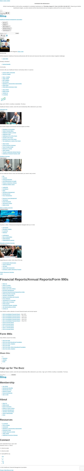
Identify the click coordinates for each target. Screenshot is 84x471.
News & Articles (6, 26)
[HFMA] (3, 16)
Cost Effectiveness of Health (9, 181)
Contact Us (5, 93)
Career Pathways (6, 264)
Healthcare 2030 (6, 134)
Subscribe (13, 374)
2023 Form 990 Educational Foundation (12, 342)
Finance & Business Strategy (9, 183)
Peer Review (5, 82)
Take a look (20, 51)
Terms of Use (10, 470)
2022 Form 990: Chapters (8, 348)
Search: (2, 33)
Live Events (5, 227)
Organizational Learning (8, 240)
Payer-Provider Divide (7, 147)
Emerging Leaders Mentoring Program (11, 269)
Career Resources (6, 30)
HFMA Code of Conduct (8, 302)
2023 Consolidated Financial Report (11, 317)
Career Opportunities (7, 413)
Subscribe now (3, 109)
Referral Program (6, 391)
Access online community (8, 72)
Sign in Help (5, 394)
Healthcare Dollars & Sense (9, 132)
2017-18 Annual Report (8, 325)
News (3, 190)
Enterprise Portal (6, 430)
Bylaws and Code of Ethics (9, 288)
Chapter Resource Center (8, 432)
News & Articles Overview (6, 207)
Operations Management (8, 192)
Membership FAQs (7, 389)
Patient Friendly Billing (7, 131)
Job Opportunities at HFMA (9, 307)
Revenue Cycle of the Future (9, 139)
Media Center (5, 91)
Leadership (5, 187)
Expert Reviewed (6, 201)
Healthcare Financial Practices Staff (11, 153)
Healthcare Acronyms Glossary (10, 435)
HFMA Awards (5, 303)
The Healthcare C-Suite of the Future (11, 141)
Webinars (4, 232)
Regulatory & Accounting (8, 129)
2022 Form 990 (6, 345)
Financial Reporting (7, 179)
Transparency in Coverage (8, 300)
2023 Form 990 (6, 340)
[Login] (7, 36)
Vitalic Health (5, 78)
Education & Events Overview (7, 243)
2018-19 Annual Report (8, 324)
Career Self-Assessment (8, 267)
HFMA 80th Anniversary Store (9, 87)
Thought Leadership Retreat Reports (11, 152)
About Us (4, 283)
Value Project (5, 143)
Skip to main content (5, 0)
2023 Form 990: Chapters (8, 343)
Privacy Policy (3, 470)
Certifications (5, 235)
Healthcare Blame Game (8, 184)
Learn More (5, 58)
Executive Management (8, 290)
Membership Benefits (7, 388)
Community (5, 427)
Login (1, 274)
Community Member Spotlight (9, 305)
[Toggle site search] (3, 35)
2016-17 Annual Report (8, 327)
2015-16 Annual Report (8, 329)
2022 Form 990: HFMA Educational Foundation (14, 347)
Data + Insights (6, 77)
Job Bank (4, 266)
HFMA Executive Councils (8, 293)
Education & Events (6, 28)
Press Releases (6, 298)
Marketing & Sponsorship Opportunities (12, 83)
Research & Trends (7, 148)
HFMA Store (5, 85)
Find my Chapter (6, 74)
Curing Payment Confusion (9, 145)
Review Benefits (6, 64)
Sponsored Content (7, 203)
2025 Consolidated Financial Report (11, 314)
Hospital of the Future (7, 137)
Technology (5, 200)
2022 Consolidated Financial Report (11, 319)
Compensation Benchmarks (9, 263)
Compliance (5, 189)
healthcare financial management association (11, 19)
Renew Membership (7, 393)
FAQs (3, 415)
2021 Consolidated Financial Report (11, 320)
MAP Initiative (5, 80)
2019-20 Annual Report (8, 322)
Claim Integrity (6, 150)
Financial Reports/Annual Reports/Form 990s (13, 292)
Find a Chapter (6, 425)
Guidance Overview (5, 156)
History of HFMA (6, 285)
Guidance (4, 24)
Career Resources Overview (7, 272)
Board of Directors (6, 287)
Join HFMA (5, 386)
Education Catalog (6, 229)
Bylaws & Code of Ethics (8, 408)
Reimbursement (6, 194)
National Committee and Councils (10, 297)
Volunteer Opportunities (8, 295)
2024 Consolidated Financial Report (11, 316)
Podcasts (4, 178)
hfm (3, 176)
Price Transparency (7, 195)
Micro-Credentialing (7, 237)
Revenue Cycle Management (9, 198)
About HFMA (5, 89)
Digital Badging (6, 238)
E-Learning (5, 94)
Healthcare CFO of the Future (9, 136)
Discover (4, 22)
